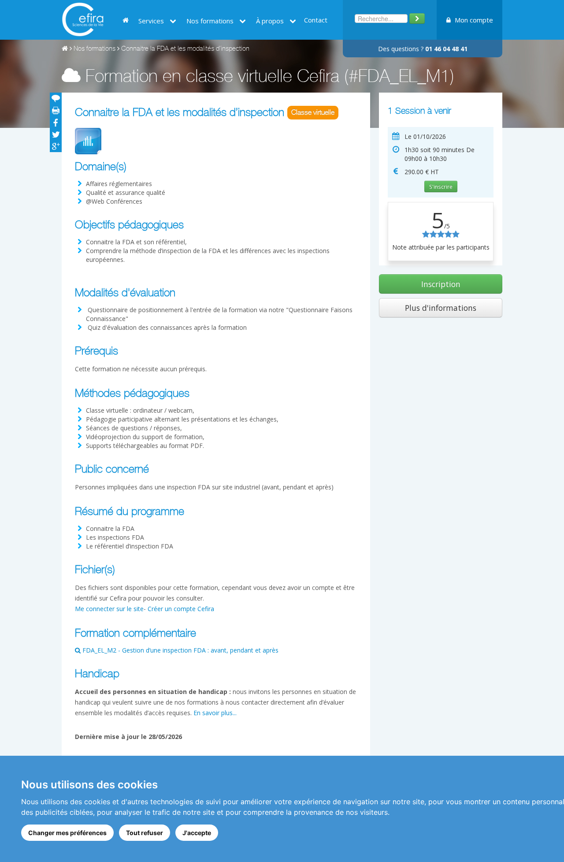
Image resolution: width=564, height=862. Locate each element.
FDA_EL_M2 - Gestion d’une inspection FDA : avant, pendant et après (179, 650)
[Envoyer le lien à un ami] (56, 98)
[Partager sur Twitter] (56, 134)
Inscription (440, 284)
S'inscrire (441, 186)
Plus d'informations (440, 307)
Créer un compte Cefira (181, 609)
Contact (315, 19)
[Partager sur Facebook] (56, 122)
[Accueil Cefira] (83, 19)
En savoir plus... (215, 713)
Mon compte (473, 19)
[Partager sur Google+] (56, 146)
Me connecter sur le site (109, 609)
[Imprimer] (56, 110)
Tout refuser (144, 832)
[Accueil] (65, 49)
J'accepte (196, 832)
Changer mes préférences (67, 832)
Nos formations (94, 49)
